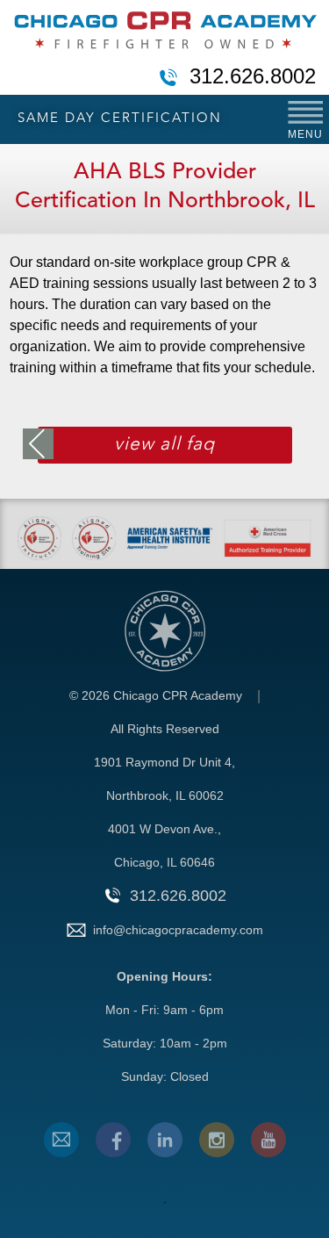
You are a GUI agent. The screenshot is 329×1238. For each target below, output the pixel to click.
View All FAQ (164, 444)
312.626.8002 (253, 77)
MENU (305, 134)
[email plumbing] (61, 1139)
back (38, 443)
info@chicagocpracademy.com (178, 930)
